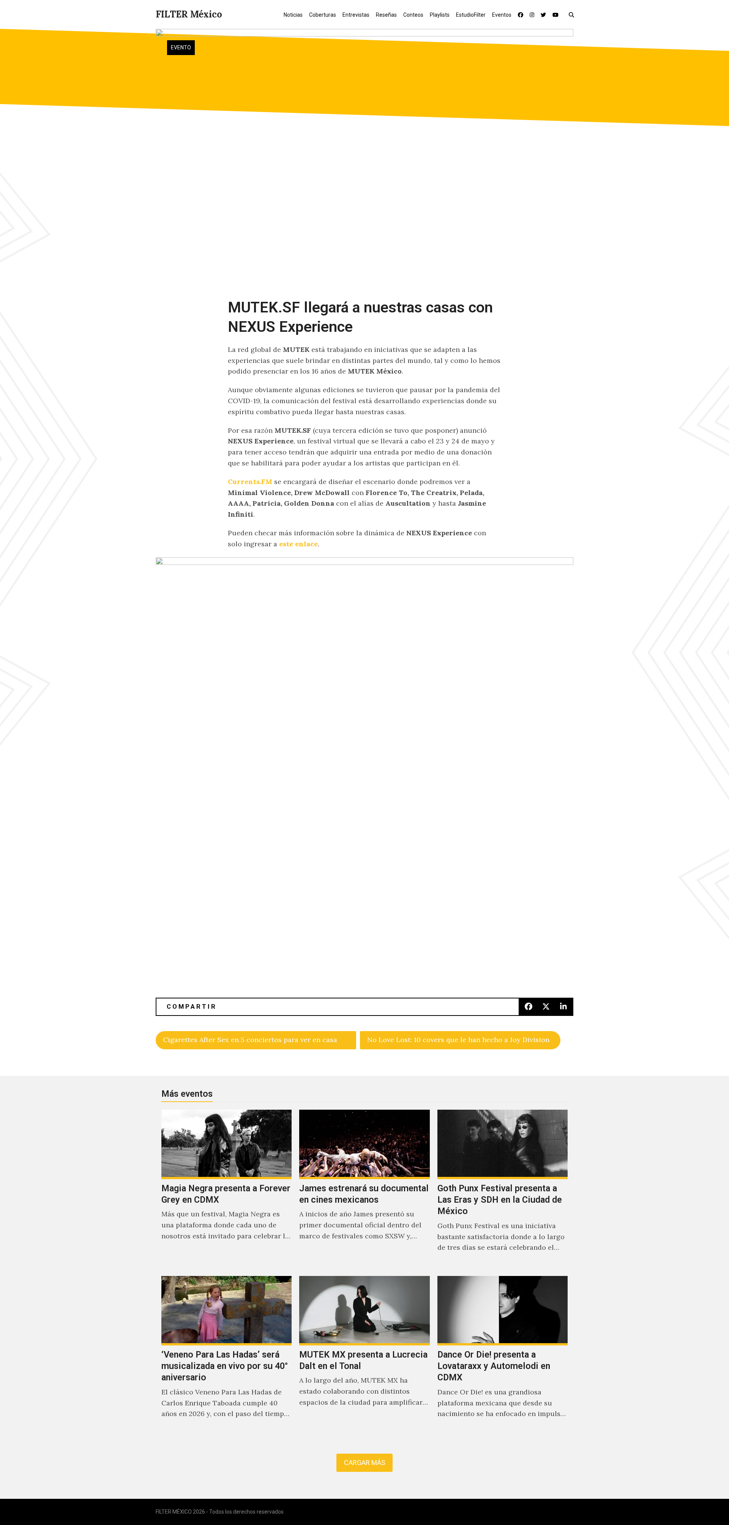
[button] (573, 14)
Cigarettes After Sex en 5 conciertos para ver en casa (250, 1039)
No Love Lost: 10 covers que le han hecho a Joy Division (458, 1039)
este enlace (297, 543)
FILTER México (189, 14)
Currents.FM (250, 481)
